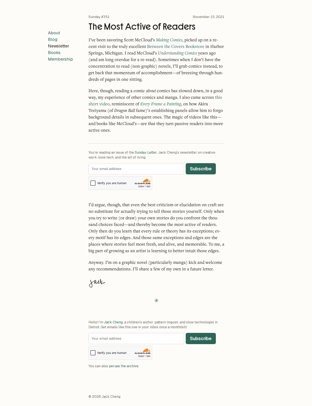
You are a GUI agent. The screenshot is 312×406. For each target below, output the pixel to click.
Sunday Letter (146, 152)
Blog (52, 39)
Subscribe (201, 169)
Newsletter (58, 46)
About (54, 33)
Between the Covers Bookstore (175, 46)
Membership (60, 59)
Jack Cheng (113, 322)
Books (54, 52)
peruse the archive (123, 366)
